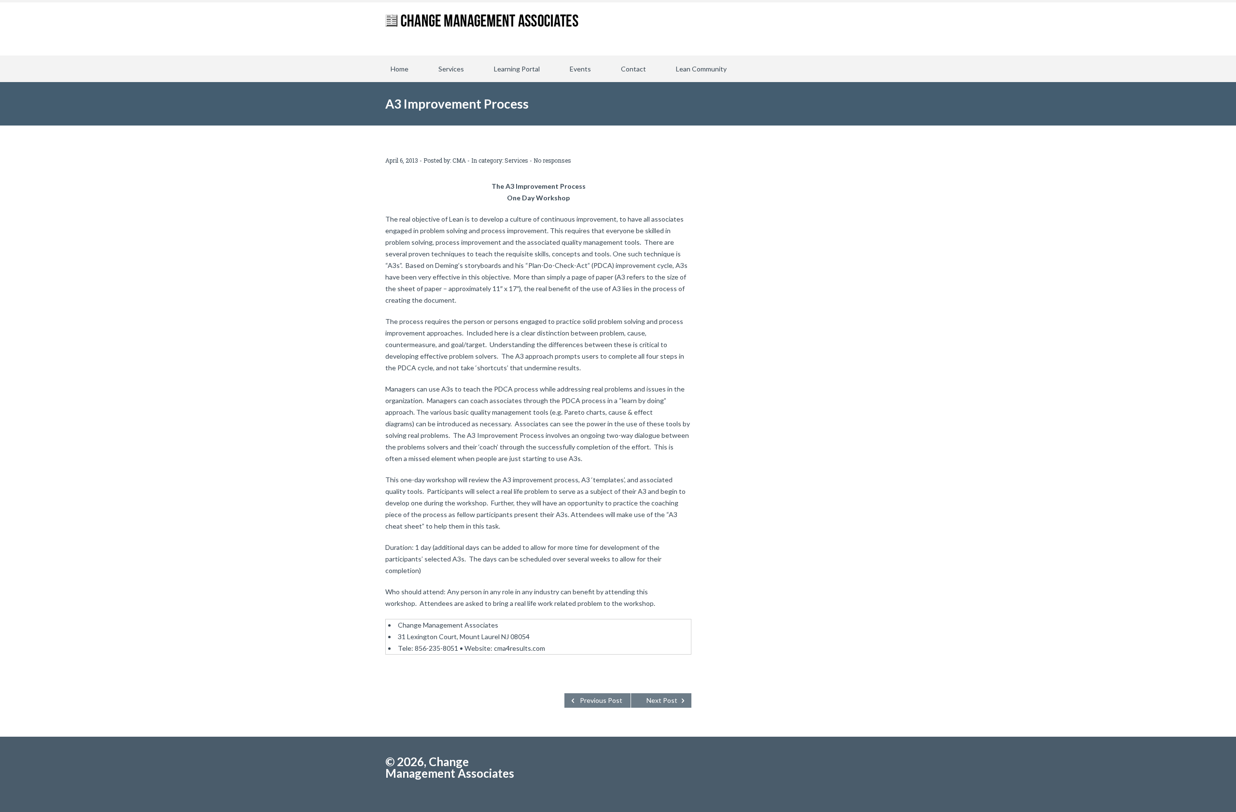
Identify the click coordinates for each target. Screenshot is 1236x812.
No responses (552, 160)
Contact (633, 69)
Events (580, 69)
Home (399, 69)
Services (451, 69)
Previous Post (601, 700)
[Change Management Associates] (481, 28)
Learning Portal (517, 69)
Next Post (661, 700)
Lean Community (701, 69)
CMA (459, 160)
